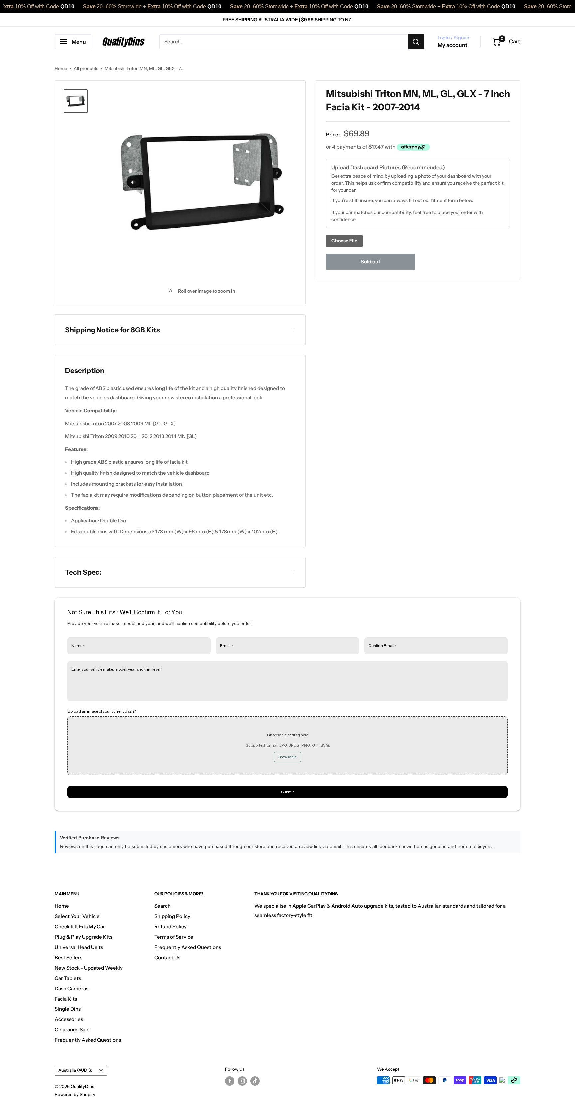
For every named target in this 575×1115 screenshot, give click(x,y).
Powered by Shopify (75, 1094)
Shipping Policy (172, 916)
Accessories (69, 1019)
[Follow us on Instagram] (242, 1081)
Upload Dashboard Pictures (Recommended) (388, 167)
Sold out (370, 261)
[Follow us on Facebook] (229, 1081)
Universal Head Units (79, 947)
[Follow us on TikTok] (255, 1081)
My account (453, 45)
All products (86, 68)
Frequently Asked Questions (88, 1040)
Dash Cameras (71, 988)
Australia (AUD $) (75, 1070)
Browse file (287, 757)
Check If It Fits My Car (80, 926)
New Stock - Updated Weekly (89, 968)
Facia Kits (66, 999)
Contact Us (167, 957)
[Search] (416, 41)
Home (61, 68)
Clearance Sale (72, 1029)
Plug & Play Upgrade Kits (83, 937)
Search (162, 906)
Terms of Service (173, 937)
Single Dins (68, 1009)
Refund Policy (170, 926)
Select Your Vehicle (77, 916)
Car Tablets (68, 978)
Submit (287, 792)
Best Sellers (68, 957)
